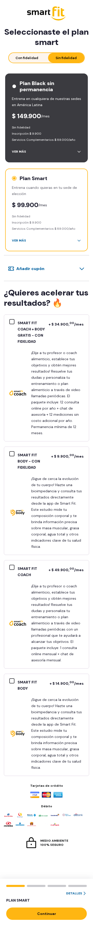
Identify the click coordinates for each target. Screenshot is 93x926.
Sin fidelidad (66, 58)
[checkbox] (13, 322)
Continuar (46, 913)
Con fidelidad (27, 58)
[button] (46, 897)
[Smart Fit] (46, 14)
